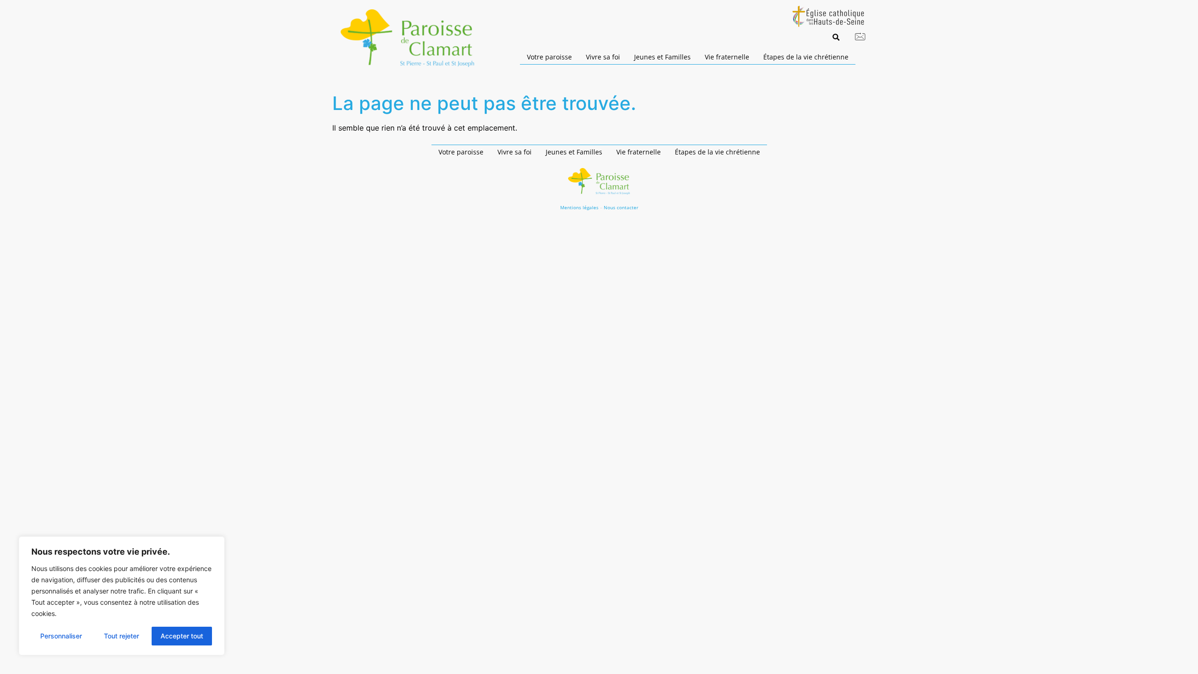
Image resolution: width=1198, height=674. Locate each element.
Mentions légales (579, 207)
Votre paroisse (549, 56)
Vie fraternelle (727, 56)
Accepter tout (182, 636)
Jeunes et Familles (662, 56)
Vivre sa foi (603, 56)
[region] (122, 595)
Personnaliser (61, 636)
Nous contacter (621, 207)
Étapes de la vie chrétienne (805, 56)
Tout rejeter (121, 636)
